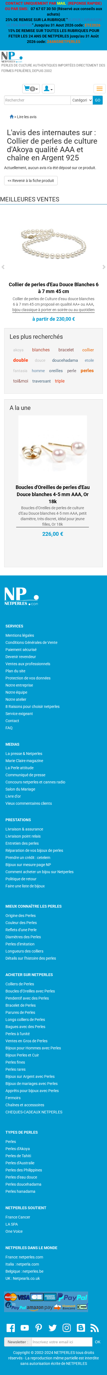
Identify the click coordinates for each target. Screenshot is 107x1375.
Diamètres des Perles (23, 937)
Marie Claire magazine (24, 761)
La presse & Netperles (23, 753)
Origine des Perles (20, 915)
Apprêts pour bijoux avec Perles (32, 1091)
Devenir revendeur (20, 657)
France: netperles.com (24, 1257)
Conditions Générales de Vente (31, 642)
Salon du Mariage (20, 789)
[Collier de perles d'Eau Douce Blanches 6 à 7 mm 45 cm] (53, 245)
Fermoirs (13, 1098)
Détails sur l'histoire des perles (30, 958)
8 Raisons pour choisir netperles (32, 706)
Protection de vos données (27, 678)
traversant (41, 381)
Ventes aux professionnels (27, 664)
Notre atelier (15, 699)
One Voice (13, 1231)
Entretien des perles (22, 843)
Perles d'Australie (19, 1163)
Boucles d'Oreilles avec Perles (30, 991)
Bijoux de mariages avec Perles (31, 1083)
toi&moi (20, 381)
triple (59, 381)
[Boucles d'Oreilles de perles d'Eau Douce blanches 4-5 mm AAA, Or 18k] (52, 432)
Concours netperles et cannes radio (35, 782)
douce (40, 360)
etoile (89, 360)
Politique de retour (20, 879)
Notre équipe (16, 692)
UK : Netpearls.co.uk (22, 1278)
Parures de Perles (20, 1012)
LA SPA (11, 1224)
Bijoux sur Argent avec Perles (30, 1076)
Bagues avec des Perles (25, 1026)
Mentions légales (19, 635)
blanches (41, 349)
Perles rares (15, 1069)
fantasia (20, 371)
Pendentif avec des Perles (27, 998)
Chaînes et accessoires (24, 1105)
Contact (12, 721)
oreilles (56, 370)
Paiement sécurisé (20, 649)
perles (87, 370)
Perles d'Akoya (17, 1149)
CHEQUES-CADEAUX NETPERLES (33, 1112)
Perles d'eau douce (21, 1177)
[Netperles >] (8, 117)
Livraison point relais (23, 836)
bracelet (66, 349)
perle (71, 370)
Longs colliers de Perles (25, 1019)
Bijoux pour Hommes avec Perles (33, 1048)
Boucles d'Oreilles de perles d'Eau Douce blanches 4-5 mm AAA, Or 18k (53, 477)
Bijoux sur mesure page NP (28, 864)
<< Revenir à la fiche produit (31, 180)
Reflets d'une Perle (20, 930)
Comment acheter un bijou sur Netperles (39, 872)
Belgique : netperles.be (24, 1271)
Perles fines (15, 1062)
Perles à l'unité (17, 1034)
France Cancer (17, 1217)
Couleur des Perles (21, 922)
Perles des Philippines (23, 1170)
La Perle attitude (19, 768)
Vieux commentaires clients (28, 803)
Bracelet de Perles (20, 1005)
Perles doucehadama (23, 1184)
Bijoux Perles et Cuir (22, 1055)
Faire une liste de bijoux (25, 886)
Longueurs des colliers (24, 951)
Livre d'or (13, 796)
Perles (10, 1141)
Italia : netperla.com (22, 1264)
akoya (18, 350)
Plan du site (15, 671)
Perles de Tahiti (18, 1156)
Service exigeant (19, 713)
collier (88, 350)
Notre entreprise (19, 685)
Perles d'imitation (20, 944)
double (20, 360)
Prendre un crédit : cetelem (27, 857)
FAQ (9, 728)
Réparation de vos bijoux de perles (34, 850)
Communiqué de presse (25, 775)
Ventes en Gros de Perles (26, 1041)
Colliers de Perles (19, 984)
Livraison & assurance (24, 829)
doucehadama (65, 360)
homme (38, 371)
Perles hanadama (20, 1191)
